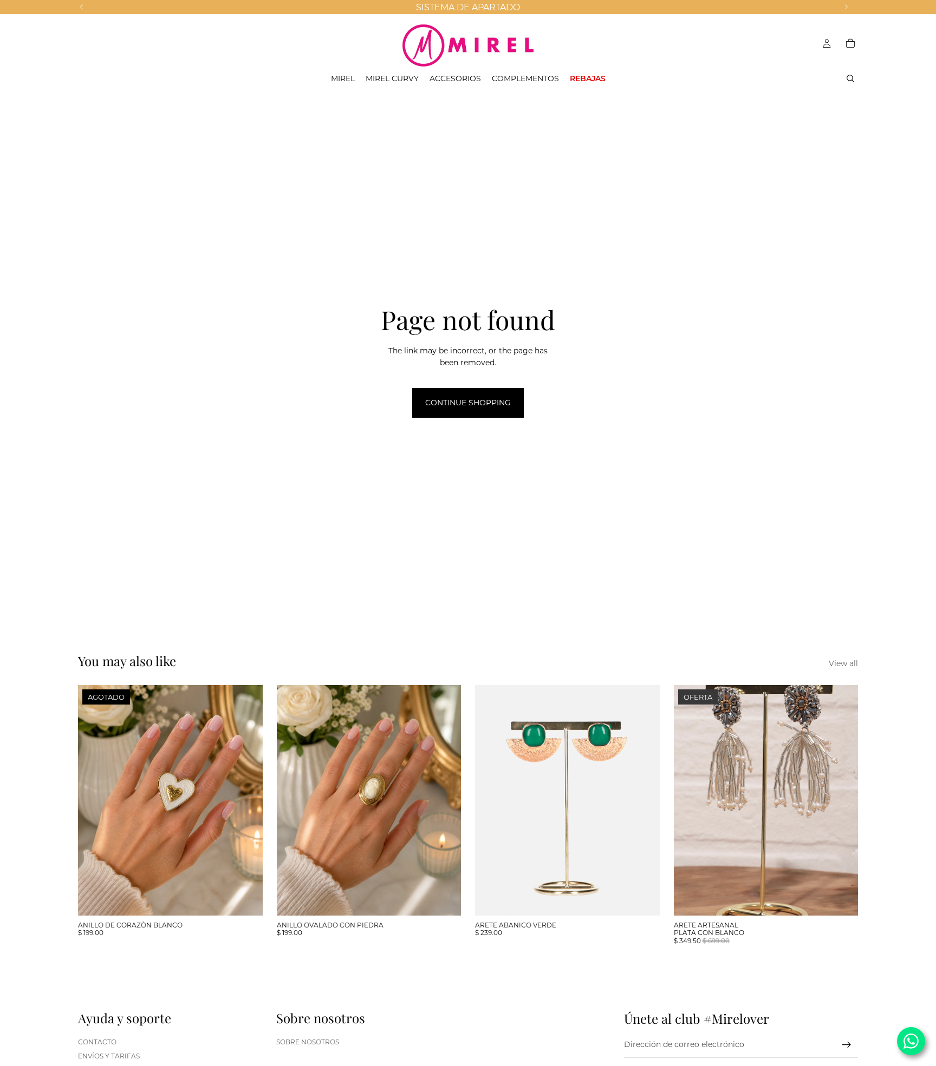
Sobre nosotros (307, 1041)
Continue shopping (468, 402)
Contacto (97, 1041)
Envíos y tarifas (109, 1055)
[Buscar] (850, 78)
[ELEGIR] (444, 899)
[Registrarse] (846, 1045)
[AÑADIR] (643, 899)
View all (843, 663)
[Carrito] (850, 43)
